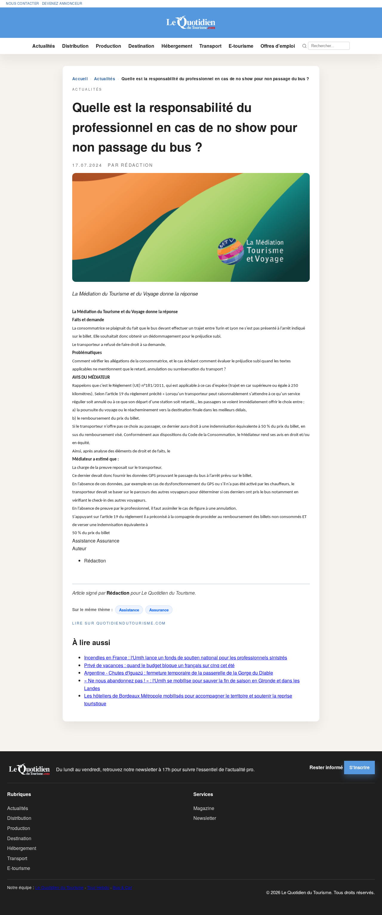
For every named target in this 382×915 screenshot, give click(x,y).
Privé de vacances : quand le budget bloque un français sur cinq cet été (159, 665)
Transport (210, 45)
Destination (141, 45)
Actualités (43, 45)
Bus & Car (122, 887)
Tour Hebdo (98, 887)
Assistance (129, 610)
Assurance (159, 610)
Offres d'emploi (278, 45)
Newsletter (204, 817)
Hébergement (176, 45)
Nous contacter (22, 3)
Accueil (80, 78)
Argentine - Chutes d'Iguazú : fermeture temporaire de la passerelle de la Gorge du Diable (178, 672)
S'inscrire (359, 767)
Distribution (75, 45)
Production (108, 45)
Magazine (203, 808)
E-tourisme (241, 45)
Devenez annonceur (62, 3)
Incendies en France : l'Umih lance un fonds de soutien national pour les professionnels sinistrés (185, 657)
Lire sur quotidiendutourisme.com (119, 622)
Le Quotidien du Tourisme (59, 887)
